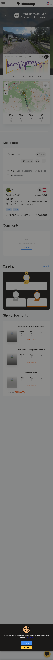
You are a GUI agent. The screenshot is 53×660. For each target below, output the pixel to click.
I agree (26, 647)
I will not (26, 643)
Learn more (29, 637)
